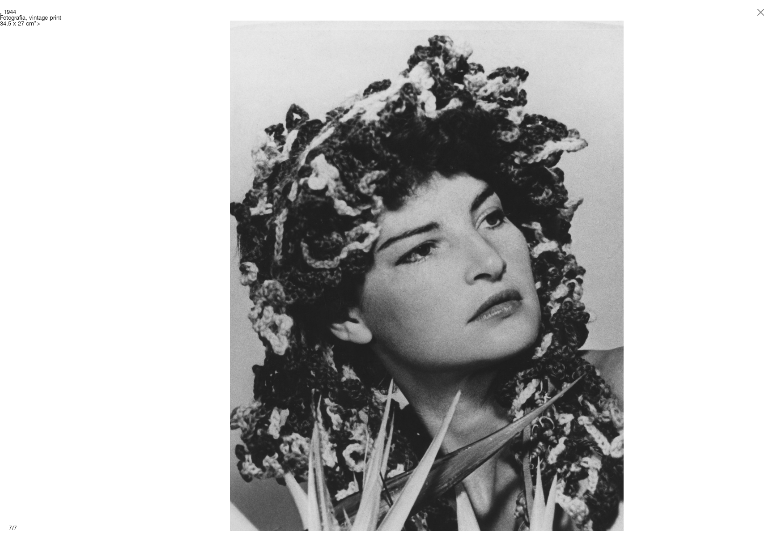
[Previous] (193, 270)
